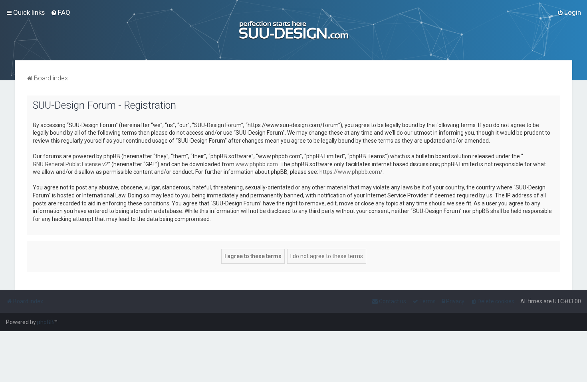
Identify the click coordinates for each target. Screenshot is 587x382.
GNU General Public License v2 (70, 164)
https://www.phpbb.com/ (351, 172)
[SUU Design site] (293, 30)
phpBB (45, 322)
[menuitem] (60, 12)
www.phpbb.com (257, 164)
